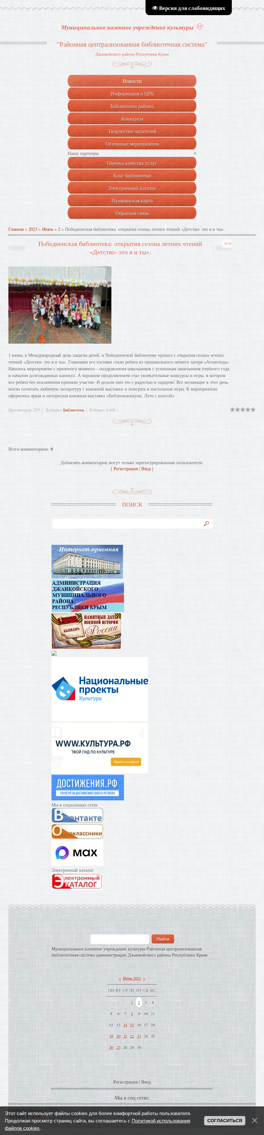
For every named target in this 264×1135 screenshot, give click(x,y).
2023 (32, 229)
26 (111, 1047)
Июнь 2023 (132, 978)
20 (118, 1036)
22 (132, 1036)
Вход (146, 468)
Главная (16, 229)
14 (125, 1024)
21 (125, 1036)
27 (118, 1047)
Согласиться (224, 1120)
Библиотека (73, 410)
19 (111, 1036)
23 (139, 1036)
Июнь (47, 229)
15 (132, 1024)
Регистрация (126, 468)
